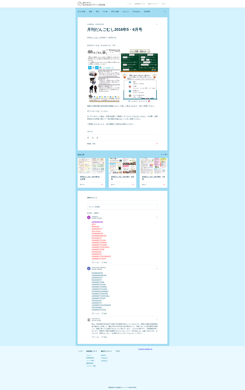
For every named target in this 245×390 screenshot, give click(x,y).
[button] (165, 11)
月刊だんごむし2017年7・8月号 (122, 178)
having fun (136, 11)
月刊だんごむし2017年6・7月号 (153, 178)
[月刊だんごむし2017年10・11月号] (91, 165)
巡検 (90, 11)
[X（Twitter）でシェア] (93, 138)
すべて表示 (164, 154)
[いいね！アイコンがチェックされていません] (93, 262)
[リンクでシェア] (97, 138)
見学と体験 (115, 11)
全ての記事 (81, 11)
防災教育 (147, 11)
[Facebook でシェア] (88, 138)
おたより (126, 11)
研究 (97, 11)
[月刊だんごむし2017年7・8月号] (122, 165)
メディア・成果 (91, 366)
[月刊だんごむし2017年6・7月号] (153, 165)
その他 (105, 11)
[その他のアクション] (157, 24)
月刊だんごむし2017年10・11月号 (90, 178)
